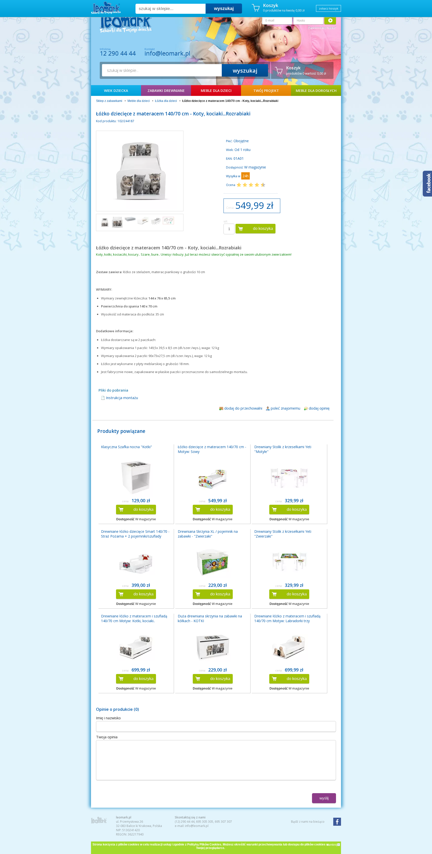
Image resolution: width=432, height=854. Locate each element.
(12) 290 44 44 (184, 821)
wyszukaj (224, 8)
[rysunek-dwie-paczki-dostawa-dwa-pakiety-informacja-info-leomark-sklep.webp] (168, 220)
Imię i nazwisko (108, 717)
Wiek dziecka (116, 90)
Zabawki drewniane (166, 90)
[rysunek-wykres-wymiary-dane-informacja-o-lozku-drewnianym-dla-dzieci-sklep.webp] (155, 221)
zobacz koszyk (328, 8)
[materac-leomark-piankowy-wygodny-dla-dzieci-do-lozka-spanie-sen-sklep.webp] (130, 219)
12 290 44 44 (118, 53)
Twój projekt (266, 90)
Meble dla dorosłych (316, 90)
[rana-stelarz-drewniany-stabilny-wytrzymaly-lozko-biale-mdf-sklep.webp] (142, 221)
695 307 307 (223, 821)
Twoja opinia (107, 736)
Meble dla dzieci (216, 90)
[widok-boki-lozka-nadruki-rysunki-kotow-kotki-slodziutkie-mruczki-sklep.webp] (104, 222)
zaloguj (330, 20)
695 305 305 (204, 821)
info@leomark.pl (167, 53)
